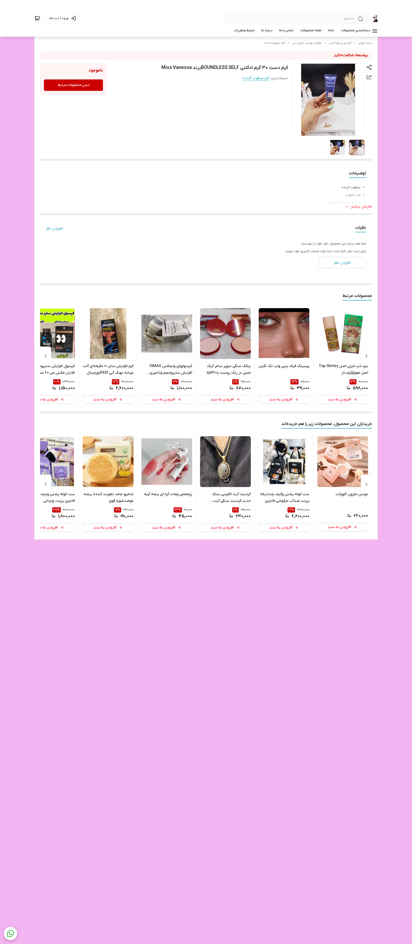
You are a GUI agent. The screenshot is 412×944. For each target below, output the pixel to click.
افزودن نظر (54, 228)
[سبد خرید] (37, 18)
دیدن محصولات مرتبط (73, 85)
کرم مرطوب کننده (274, 43)
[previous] (366, 356)
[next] (45, 356)
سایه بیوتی (365, 43)
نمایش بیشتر (361, 206)
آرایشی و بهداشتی (340, 43)
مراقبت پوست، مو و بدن (307, 43)
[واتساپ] (10, 933)
